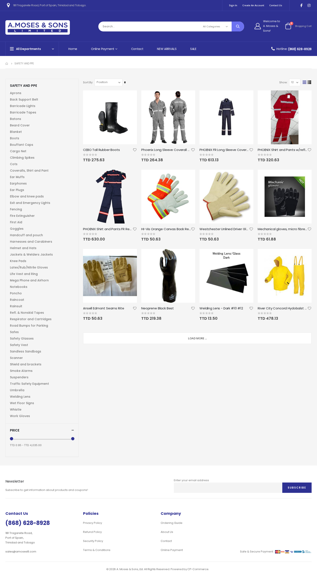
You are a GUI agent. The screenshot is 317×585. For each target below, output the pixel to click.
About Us (167, 532)
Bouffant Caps (21, 145)
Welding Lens (20, 396)
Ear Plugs (17, 190)
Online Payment (172, 550)
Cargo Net (18, 151)
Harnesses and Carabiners (31, 241)
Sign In (233, 5)
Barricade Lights (22, 106)
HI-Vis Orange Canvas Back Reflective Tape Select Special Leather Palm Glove (166, 229)
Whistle (15, 409)
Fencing (16, 209)
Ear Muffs (17, 177)
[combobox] (171, 26)
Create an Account (253, 5)
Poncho (16, 293)
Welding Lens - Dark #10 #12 (221, 308)
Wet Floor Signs (22, 403)
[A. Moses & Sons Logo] (37, 27)
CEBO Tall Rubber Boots (101, 150)
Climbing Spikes (22, 157)
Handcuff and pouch (26, 235)
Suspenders (19, 377)
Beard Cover (20, 125)
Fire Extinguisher (22, 216)
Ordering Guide (171, 523)
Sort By (88, 82)
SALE (193, 49)
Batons (15, 119)
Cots (13, 164)
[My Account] (257, 26)
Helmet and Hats (23, 248)
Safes (14, 332)
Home (72, 49)
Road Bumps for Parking (29, 325)
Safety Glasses (22, 338)
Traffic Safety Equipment (29, 384)
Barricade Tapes (23, 112)
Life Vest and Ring (24, 274)
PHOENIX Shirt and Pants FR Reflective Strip (108, 229)
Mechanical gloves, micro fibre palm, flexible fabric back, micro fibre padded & (282, 229)
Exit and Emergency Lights (30, 203)
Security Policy (93, 541)
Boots (14, 138)
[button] (135, 150)
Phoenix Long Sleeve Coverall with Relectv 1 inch (166, 150)
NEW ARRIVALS (166, 49)
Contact (137, 49)
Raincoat (17, 300)
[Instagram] (309, 5)
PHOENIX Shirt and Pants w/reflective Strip (282, 150)
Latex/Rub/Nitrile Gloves (29, 267)
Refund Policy (92, 532)
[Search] (238, 26)
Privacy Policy (92, 523)
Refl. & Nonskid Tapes (27, 312)
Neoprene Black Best (157, 308)
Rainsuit (16, 306)
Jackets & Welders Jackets (31, 254)
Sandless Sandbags (25, 351)
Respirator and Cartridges (31, 319)
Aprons (15, 93)
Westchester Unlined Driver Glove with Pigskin (224, 229)
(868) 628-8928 (300, 49)
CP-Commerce (197, 569)
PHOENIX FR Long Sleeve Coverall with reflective (224, 150)
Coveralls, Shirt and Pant (29, 170)
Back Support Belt (24, 99)
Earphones (18, 183)
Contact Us (275, 5)
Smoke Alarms (21, 371)
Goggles (17, 229)
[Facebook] (301, 5)
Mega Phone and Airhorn (29, 280)
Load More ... (197, 338)
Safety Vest (19, 345)
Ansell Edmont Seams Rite (103, 308)
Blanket (16, 132)
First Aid (16, 222)
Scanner (16, 358)
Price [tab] (14, 430)
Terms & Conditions (96, 550)
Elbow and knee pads (27, 196)
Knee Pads (18, 261)
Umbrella (17, 390)
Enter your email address (191, 480)
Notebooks (18, 287)
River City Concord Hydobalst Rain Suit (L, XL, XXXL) (282, 308)
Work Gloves (20, 416)
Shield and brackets (25, 364)
